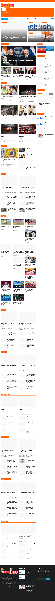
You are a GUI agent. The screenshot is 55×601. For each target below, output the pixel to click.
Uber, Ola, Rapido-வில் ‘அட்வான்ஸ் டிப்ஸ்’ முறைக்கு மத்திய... (30, 551)
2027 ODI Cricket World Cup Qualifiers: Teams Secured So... (29, 252)
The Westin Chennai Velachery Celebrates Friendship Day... (29, 502)
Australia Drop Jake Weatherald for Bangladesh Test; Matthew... (5, 253)
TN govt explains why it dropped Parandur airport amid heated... (27, 188)
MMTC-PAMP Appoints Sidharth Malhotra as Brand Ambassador (30, 466)
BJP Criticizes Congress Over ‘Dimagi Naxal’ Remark (30, 333)
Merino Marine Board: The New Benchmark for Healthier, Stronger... (30, 381)
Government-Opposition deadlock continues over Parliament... (30, 345)
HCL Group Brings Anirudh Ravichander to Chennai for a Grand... (12, 514)
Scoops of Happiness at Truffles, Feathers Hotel (30, 514)
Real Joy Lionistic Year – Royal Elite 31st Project (9, 408)
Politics (3, 309)
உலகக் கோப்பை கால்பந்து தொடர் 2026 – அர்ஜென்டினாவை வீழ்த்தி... (30, 290)
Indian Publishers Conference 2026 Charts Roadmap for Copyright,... (30, 472)
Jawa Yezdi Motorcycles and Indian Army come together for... (31, 375)
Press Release (4, 436)
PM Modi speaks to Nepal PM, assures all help (18, 76)
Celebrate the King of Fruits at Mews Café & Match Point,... (30, 508)
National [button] (17, 9)
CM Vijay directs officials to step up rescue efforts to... (30, 161)
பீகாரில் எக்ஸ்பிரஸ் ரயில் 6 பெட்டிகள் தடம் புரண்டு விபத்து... (49, 59)
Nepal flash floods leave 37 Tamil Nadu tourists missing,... (5, 76)
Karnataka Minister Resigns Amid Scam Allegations (27, 136)
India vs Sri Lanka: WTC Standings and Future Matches (17, 265)
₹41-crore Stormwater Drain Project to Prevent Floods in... (12, 197)
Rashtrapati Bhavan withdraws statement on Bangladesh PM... (30, 76)
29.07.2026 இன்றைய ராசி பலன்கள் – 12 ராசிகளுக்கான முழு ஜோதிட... (30, 430)
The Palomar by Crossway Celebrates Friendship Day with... (12, 508)
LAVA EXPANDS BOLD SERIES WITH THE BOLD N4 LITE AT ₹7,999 (31, 460)
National (4, 82)
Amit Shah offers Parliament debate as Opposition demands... (31, 339)
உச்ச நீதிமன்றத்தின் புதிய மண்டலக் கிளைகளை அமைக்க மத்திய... (12, 551)
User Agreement (50, 598)
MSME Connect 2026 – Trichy (12, 374)
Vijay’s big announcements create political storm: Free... (31, 197)
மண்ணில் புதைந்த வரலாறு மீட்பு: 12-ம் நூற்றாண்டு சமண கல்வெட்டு (30, 544)
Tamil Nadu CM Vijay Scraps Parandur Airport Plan (30, 209)
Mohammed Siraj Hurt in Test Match (5, 227)
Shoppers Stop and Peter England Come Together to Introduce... (12, 466)
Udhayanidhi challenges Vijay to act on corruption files (8, 324)
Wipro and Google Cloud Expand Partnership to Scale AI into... (12, 472)
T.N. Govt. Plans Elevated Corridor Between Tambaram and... (31, 149)
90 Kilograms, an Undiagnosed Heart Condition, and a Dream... (11, 460)
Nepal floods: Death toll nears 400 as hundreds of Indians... (8, 116)
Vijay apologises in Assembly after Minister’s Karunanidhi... (11, 333)
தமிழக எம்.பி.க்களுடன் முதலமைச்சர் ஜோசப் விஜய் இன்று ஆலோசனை (30, 557)
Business (3, 352)
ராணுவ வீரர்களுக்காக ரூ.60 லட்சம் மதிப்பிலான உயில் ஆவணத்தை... (11, 557)
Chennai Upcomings (6, 479)
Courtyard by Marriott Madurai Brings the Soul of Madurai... (12, 502)
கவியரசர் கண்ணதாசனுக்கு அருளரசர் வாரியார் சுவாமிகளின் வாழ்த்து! (26, 535)
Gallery (46, 598)
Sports (3, 216)
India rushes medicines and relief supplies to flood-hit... (9, 136)
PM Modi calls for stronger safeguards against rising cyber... (30, 167)
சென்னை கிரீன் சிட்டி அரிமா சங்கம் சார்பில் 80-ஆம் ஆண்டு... (12, 417)
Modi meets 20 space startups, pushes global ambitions (8, 366)
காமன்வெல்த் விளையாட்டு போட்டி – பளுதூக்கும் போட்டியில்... (5, 290)
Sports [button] (30, 9)
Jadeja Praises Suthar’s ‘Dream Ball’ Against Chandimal (30, 239)
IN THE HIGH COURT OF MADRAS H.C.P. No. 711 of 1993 (48, 83)
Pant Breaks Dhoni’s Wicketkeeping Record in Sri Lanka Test (18, 227)
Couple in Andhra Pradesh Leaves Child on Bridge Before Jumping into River (23, 18)
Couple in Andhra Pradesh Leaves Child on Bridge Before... (27, 97)
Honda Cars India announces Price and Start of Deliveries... (12, 387)
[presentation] (2, 31)
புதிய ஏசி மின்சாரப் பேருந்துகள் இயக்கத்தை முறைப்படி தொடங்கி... (30, 203)
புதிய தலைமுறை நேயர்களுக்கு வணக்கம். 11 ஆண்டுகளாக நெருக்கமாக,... (48, 65)
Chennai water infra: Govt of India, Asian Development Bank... (12, 209)
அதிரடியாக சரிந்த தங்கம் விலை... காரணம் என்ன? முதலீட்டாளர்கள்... (29, 387)
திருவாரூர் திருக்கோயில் (5, 535)
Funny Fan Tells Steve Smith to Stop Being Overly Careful (18, 252)
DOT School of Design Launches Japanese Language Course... (25, 116)
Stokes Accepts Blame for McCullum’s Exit (30, 265)
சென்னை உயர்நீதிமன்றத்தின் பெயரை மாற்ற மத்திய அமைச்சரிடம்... (11, 345)
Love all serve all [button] (44, 9)
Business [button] (36, 9)
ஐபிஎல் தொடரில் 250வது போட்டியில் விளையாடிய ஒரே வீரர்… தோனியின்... (48, 77)
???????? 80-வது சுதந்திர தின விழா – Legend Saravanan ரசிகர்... (26, 408)
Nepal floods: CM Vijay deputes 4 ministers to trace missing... (30, 155)
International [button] (9, 9)
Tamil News (4, 521)
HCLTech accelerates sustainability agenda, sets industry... (26, 451)
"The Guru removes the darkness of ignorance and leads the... (12, 430)
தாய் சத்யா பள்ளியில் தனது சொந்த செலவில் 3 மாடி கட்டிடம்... (11, 423)
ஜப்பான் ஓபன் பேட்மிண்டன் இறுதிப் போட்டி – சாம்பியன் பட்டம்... (18, 303)
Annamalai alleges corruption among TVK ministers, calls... (11, 339)
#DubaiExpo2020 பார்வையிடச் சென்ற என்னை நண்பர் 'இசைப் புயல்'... (44, 104)
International (5, 43)
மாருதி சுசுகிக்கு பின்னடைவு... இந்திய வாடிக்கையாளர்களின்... (12, 381)
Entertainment (5, 12)
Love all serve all (5, 394)
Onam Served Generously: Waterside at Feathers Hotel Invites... (8, 493)
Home (3, 9)
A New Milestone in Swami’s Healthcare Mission (30, 423)
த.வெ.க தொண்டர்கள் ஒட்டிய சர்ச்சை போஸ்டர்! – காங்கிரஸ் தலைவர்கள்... (9, 160)
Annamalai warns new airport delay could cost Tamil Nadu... (12, 203)
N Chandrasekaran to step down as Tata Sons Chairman (27, 366)
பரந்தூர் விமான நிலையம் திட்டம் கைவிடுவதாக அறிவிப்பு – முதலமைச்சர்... (12, 544)
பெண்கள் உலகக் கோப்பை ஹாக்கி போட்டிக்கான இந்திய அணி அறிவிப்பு (6, 303)
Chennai (3, 173)
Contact (42, 598)
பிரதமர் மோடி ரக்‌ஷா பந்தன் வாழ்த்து (7, 96)
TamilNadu (4, 145)
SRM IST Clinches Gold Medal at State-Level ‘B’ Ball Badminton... (29, 277)
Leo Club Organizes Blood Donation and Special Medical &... (30, 417)
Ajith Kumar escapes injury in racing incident (30, 227)
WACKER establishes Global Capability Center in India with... (8, 451)
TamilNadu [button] (24, 9)
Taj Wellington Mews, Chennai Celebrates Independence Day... (27, 493)
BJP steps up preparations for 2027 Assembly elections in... (26, 324)
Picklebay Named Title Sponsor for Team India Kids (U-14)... (17, 290)
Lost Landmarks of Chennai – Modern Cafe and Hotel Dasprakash (8, 188)
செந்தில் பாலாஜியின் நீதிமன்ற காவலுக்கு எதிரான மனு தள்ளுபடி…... (48, 71)
